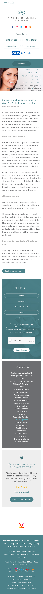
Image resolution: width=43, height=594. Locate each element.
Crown (22, 386)
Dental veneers (21, 422)
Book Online (11, 46)
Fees (17, 554)
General (21, 414)
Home (15, 86)
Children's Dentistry (21, 384)
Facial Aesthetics (21, 395)
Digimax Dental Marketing (24, 582)
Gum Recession (21, 408)
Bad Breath (22, 411)
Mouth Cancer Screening (21, 381)
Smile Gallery (9, 554)
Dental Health (21, 397)
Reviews (31, 551)
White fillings (21, 425)
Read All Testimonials (21, 499)
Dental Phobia (21, 441)
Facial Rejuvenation (21, 392)
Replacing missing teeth (21, 373)
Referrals (21, 63)
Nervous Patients (15, 546)
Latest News (23, 86)
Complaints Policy (12, 589)
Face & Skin (30, 546)
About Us (11, 551)
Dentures (21, 430)
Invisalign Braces (21, 403)
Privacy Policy (27, 324)
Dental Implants (21, 439)
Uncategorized (34, 86)
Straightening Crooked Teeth (21, 377)
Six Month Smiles (21, 400)
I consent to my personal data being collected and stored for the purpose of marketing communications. (21, 329)
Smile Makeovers (21, 389)
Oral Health (21, 406)
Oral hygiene (21, 428)
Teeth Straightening (30, 543)
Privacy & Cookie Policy (14, 586)
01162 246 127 (31, 40)
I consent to (22, 324)
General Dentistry (12, 540)
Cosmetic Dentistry (21, 417)
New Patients (22, 551)
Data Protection (22, 589)
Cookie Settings (32, 589)
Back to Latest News (13, 271)
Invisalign (21, 436)
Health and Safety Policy (28, 586)
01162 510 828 (11, 40)
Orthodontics (21, 433)
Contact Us (31, 46)
